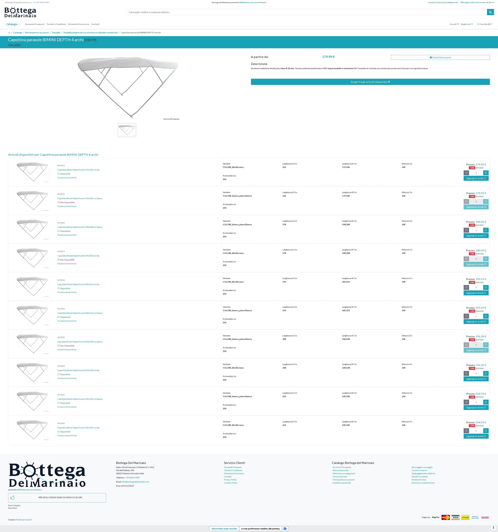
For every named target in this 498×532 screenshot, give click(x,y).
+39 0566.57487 (42, 2)
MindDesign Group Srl (24, 520)
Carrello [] (485, 24)
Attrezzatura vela (340, 470)
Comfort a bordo (419, 470)
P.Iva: (118, 486)
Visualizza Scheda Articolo (66, 178)
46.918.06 (61, 309)
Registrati (466, 24)
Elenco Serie (12, 508)
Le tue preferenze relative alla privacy (260, 528)
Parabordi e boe (419, 479)
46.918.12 (61, 165)
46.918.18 (61, 366)
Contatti (95, 24)
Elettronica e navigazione (344, 473)
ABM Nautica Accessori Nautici (252, 2)
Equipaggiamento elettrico (423, 473)
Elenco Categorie (14, 505)
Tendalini (56, 32)
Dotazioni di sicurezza (78, 24)
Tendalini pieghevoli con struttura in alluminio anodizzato (90, 32)
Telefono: (120, 477)
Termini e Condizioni (56, 24)
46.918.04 (61, 223)
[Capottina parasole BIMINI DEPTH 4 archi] (127, 130)
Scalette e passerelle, (342, 482)
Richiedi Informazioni (441, 57)
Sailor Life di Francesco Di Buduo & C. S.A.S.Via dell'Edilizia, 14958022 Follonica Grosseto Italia (135, 470)
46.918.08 (61, 337)
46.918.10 (61, 395)
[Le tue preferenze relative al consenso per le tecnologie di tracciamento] (493, 527)
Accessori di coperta (342, 467)
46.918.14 (61, 251)
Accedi (453, 24)
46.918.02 (61, 194)
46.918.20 (61, 423)
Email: (119, 481)
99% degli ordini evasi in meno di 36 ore (477, 2)
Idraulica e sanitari (420, 476)
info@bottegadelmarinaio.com (19, 2)
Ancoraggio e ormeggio (422, 467)
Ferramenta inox (340, 476)
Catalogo (12, 24)
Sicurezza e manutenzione (423, 482)
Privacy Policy (230, 479)
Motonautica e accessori (37, 32)
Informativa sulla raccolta (224, 528)
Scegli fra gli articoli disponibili (369, 81)
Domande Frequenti (34, 24)
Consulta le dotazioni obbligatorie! (443, 2)
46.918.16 (61, 280)
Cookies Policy (230, 482)
